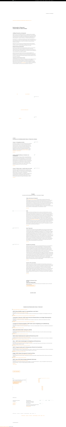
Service (52, 0)
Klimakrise (20, 118)
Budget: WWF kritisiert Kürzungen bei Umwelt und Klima (24, 353)
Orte (33, 2)
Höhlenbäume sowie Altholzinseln (35, 219)
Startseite (1, 426)
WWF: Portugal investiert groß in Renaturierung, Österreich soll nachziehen (27, 347)
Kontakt (33, 413)
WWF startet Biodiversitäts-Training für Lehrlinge (22, 329)
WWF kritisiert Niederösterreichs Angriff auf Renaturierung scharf (25, 335)
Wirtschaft (46, 0)
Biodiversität (19, 312)
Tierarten (28, 2)
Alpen (17, 318)
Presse (49, 0)
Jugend (43, 0)
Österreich (24, 312)
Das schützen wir (21, 2)
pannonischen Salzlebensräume (24, 109)
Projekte (23, 20)
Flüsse (21, 312)
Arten (17, 312)
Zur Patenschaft (30, 285)
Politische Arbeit (25, 342)
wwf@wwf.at (14, 403)
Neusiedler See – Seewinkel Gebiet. (17, 150)
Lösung (21, 20)
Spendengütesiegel (28, 406)
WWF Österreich (37, 0)
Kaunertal (22, 318)
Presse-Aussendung (26, 318)
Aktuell (30, 413)
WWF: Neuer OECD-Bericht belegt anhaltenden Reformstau (24, 359)
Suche (43, 415)
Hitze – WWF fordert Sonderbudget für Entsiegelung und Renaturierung (27, 341)
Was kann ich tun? (29, 20)
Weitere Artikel (25, 20)
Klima (20, 342)
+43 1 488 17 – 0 (14, 402)
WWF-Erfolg (26, 312)
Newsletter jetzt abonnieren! (17, 383)
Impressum (18, 413)
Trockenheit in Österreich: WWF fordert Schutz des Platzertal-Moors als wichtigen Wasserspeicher (32, 317)
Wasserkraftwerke (23, 62)
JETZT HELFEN (16, 371)
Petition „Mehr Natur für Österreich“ (32, 199)
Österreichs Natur (15, 20)
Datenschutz (22, 413)
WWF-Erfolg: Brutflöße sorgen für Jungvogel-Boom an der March (25, 311)
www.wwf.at (14, 404)
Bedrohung (18, 20)
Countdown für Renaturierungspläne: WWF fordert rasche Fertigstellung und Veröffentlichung (31, 323)
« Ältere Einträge (15, 364)
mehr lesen (14, 165)
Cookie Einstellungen (26, 413)
